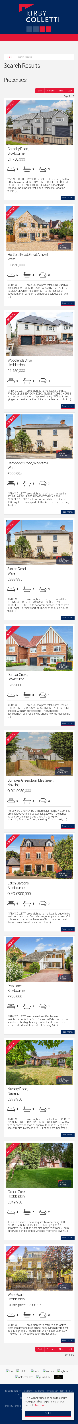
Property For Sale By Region (18, 1406)
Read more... (67, 197)
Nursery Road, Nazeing (17, 1091)
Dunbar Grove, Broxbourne (17, 676)
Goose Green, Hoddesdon (17, 1194)
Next (61, 90)
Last (70, 90)
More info (40, 1405)
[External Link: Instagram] (36, 29)
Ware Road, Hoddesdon (16, 1296)
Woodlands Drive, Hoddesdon (19, 362)
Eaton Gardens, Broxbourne (18, 885)
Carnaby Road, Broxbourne (17, 151)
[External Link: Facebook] (29, 29)
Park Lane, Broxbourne (15, 988)
